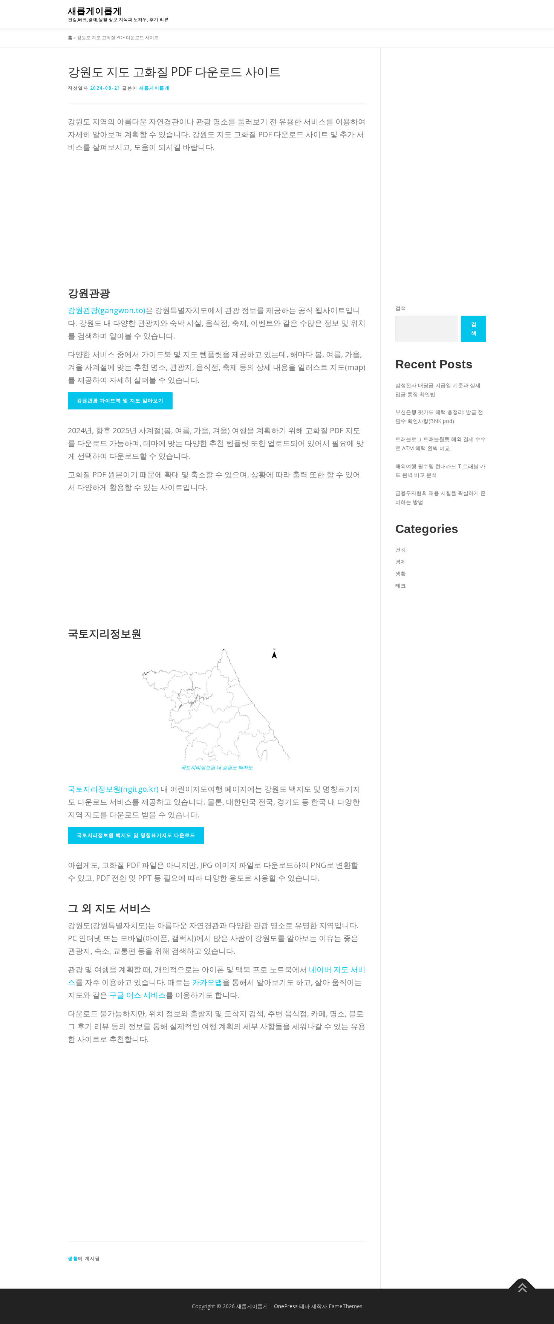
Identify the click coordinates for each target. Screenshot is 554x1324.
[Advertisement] (217, 212)
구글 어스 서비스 (137, 995)
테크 (400, 585)
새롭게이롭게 (95, 11)
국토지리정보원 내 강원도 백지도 (217, 767)
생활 (73, 1258)
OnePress (286, 1306)
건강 (400, 549)
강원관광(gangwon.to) (106, 310)
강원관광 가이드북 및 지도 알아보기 (120, 400)
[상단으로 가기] (522, 1288)
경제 (400, 561)
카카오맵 (207, 982)
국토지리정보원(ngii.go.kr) (113, 789)
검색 (400, 308)
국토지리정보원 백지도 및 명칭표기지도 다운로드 (136, 835)
